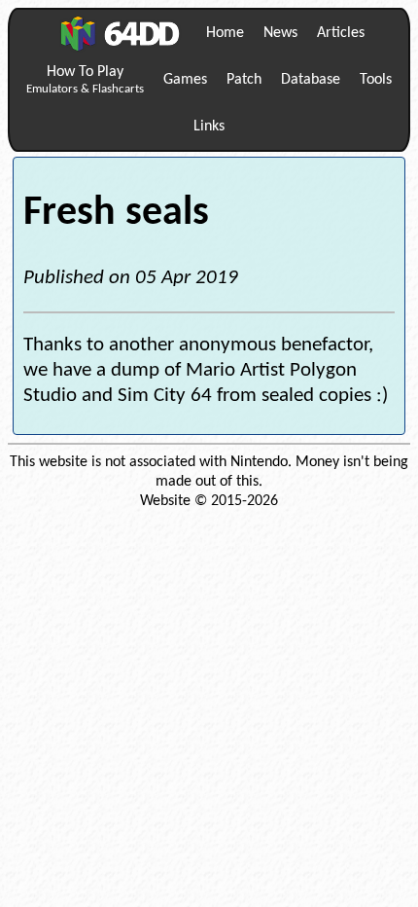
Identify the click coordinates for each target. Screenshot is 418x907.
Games (185, 80)
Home (225, 33)
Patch (243, 80)
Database (310, 80)
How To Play (85, 79)
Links (209, 126)
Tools (376, 80)
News (280, 33)
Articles (341, 33)
